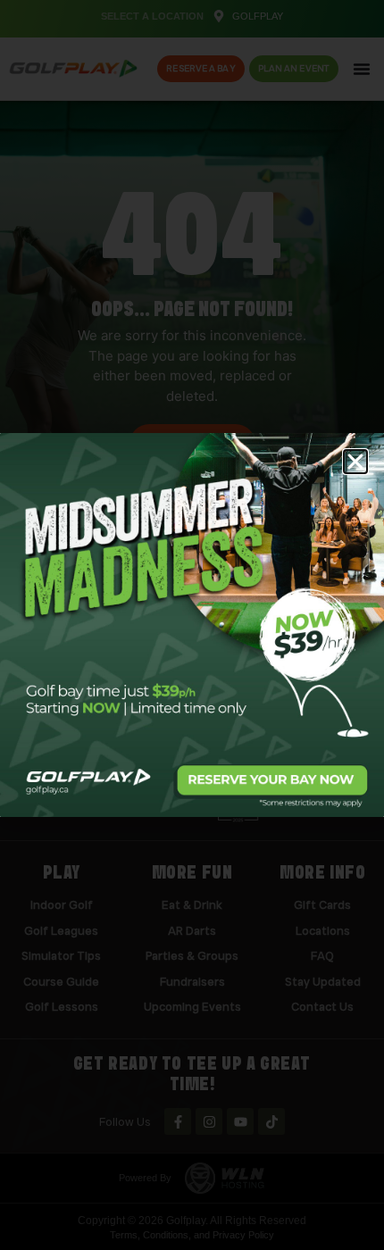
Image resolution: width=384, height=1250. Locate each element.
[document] (192, 625)
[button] (355, 461)
